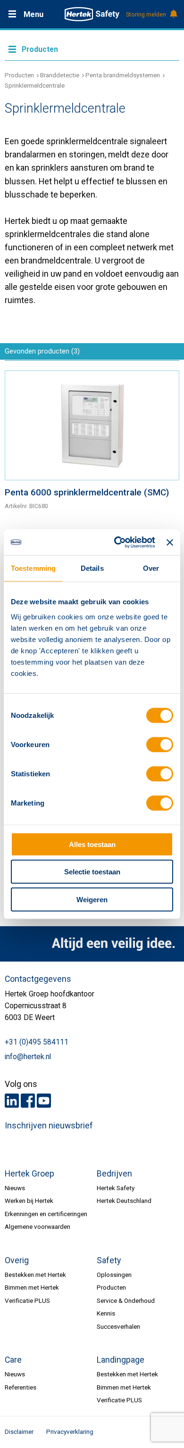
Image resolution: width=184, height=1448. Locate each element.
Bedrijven (114, 1173)
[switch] (159, 744)
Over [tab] (151, 568)
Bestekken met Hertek (35, 1274)
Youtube (44, 1101)
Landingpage (120, 1360)
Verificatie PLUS (27, 1300)
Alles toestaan (92, 844)
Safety (109, 1260)
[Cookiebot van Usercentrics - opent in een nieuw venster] (116, 542)
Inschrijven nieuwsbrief (49, 1125)
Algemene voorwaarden (37, 1226)
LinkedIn (12, 1101)
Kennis (106, 1313)
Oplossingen (114, 1274)
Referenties (20, 1387)
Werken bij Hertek (29, 1200)
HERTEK (92, 14)
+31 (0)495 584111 (36, 1042)
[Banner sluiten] (170, 542)
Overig (17, 1260)
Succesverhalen (118, 1326)
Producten (19, 75)
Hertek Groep (29, 1173)
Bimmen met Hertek (32, 1287)
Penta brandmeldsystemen (122, 75)
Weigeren (92, 899)
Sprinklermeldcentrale (35, 85)
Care (13, 1360)
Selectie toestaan (92, 872)
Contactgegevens (38, 979)
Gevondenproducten (42, 351)
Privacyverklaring (69, 1431)
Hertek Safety (115, 1188)
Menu (33, 14)
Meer (92, 48)
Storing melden (146, 14)
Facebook (28, 1101)
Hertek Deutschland (124, 1200)
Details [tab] (92, 568)
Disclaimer (19, 1431)
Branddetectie (59, 75)
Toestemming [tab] (33, 568)
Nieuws (15, 1188)
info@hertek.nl (28, 1057)
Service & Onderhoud (126, 1300)
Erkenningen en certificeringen (46, 1214)
